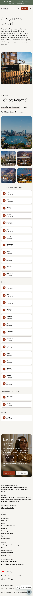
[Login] (18, 8)
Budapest (4, 501)
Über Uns (4, 520)
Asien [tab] (21, 112)
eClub (3, 523)
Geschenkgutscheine (7, 531)
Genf (23, 497)
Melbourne (17, 487)
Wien (17, 501)
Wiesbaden (27, 499)
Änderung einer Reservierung (10, 545)
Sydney (3, 487)
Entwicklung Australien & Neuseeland (12, 564)
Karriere (3, 536)
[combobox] (2, 572)
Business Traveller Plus (8, 525)
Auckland (4, 489)
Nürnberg (15, 499)
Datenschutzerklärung (14, 588)
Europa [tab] (24, 107)
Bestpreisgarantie (6, 550)
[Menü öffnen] (30, 8)
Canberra (16, 489)
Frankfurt (19, 497)
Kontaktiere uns (6, 555)
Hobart (3, 491)
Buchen (24, 8)
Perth (26, 489)
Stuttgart (21, 499)
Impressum (4, 588)
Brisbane (10, 489)
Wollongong (10, 487)
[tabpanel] (16, 149)
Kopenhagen (11, 501)
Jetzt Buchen (22, 473)
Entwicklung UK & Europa (9, 561)
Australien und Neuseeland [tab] (10, 107)
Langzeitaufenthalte (7, 533)
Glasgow (4, 508)
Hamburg (28, 497)
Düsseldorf (12, 497)
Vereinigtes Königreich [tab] (8, 112)
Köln (6, 497)
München (9, 499)
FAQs (3, 547)
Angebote (4, 528)
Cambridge (10, 508)
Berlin (3, 497)
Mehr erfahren (9, 473)
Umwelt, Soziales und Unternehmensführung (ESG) (14, 592)
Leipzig (3, 499)
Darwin (22, 489)
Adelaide (24, 487)
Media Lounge (5, 538)
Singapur (4, 514)
